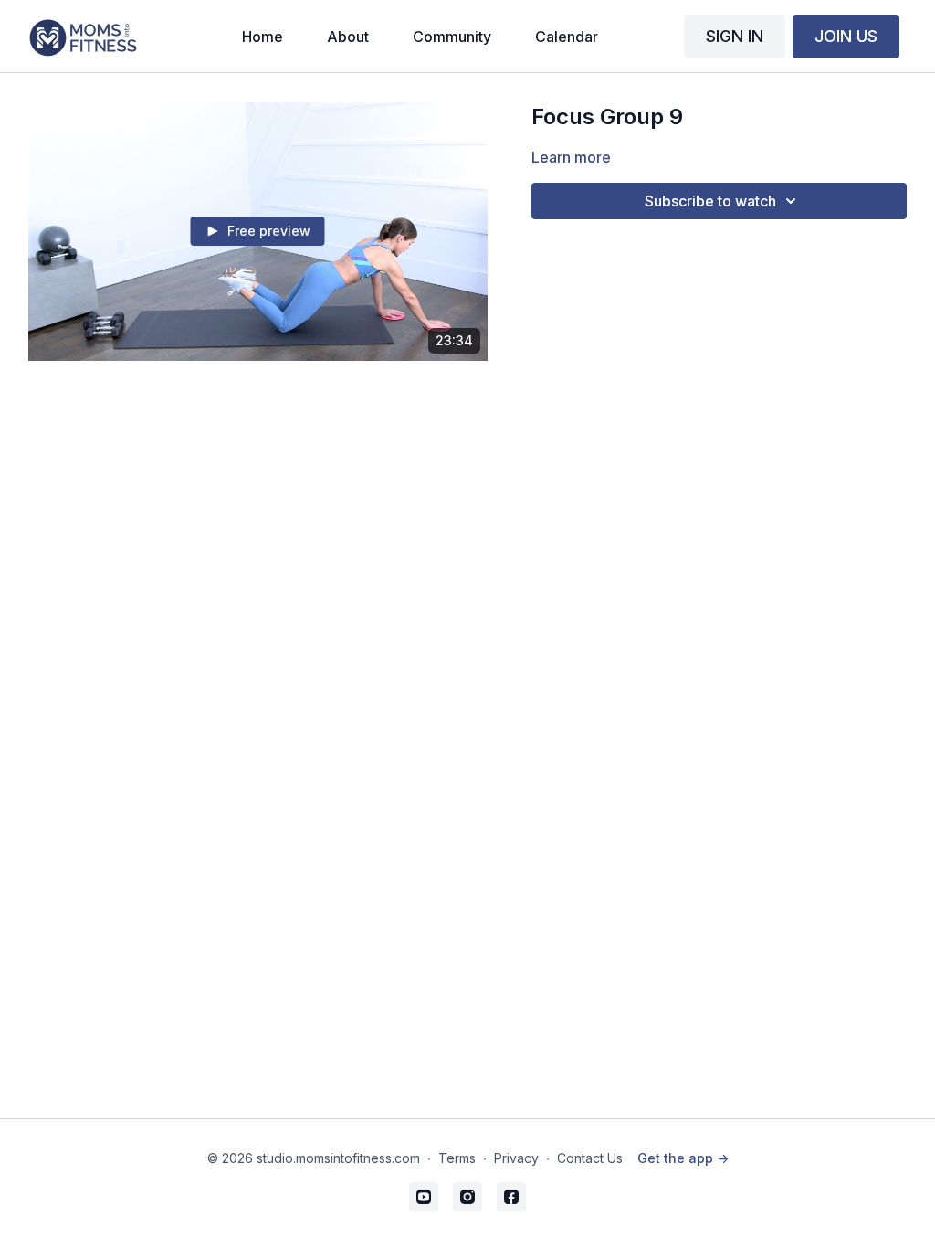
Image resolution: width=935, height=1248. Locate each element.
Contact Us (590, 1158)
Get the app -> (683, 1158)
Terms (457, 1158)
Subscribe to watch (710, 201)
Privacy (516, 1158)
